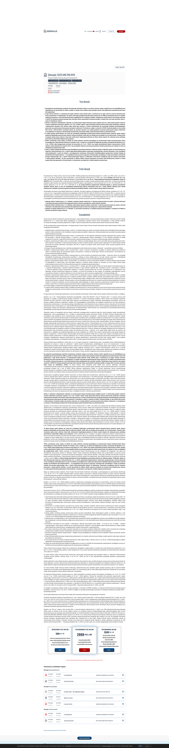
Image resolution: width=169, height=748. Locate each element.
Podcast (97, 31)
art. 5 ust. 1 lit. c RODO (65, 80)
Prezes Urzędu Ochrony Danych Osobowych (62, 78)
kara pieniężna (63, 83)
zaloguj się (111, 31)
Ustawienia (147, 745)
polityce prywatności (107, 745)
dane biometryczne (53, 83)
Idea (85, 31)
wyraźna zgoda (72, 83)
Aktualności (90, 31)
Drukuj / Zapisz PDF (120, 67)
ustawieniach (68, 745)
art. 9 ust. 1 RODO (76, 80)
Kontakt (104, 31)
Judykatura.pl (50, 31)
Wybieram (121, 31)
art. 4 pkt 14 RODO (53, 80)
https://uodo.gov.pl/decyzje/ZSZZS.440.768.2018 (55, 730)
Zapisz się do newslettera (84, 738)
